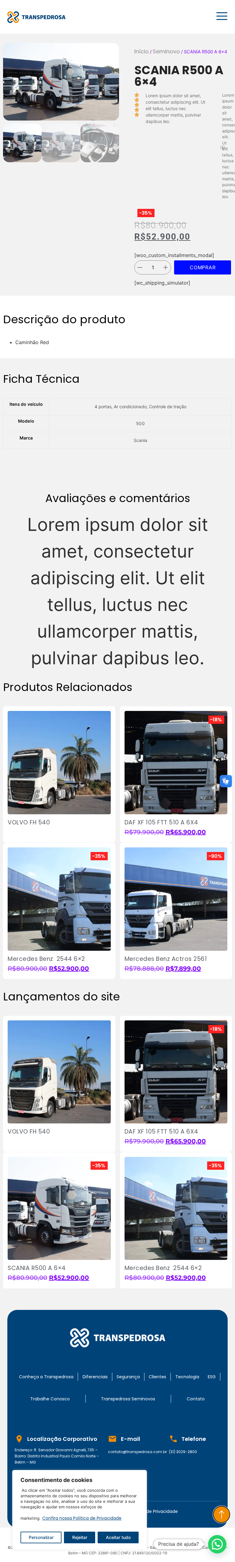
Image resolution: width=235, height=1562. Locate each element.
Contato (196, 1399)
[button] (7, 81)
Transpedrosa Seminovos (128, 1399)
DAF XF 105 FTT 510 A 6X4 (162, 822)
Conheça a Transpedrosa (46, 1377)
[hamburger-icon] (221, 17)
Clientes (157, 1377)
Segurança (128, 1377)
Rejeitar (79, 1537)
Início (141, 51)
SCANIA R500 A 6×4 (37, 1268)
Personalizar (41, 1537)
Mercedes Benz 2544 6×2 (46, 959)
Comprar (203, 267)
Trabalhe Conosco (50, 1399)
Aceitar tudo (118, 1537)
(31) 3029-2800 (183, 1451)
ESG (212, 1377)
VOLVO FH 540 (29, 822)
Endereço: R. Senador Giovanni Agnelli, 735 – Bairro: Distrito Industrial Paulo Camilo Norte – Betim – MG (57, 1456)
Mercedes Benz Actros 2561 (166, 959)
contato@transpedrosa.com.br (137, 1451)
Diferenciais (95, 1377)
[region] (79, 1510)
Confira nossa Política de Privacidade (81, 1518)
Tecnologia (187, 1377)
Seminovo (166, 51)
